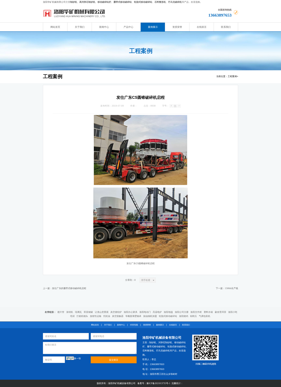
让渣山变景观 (101, 312)
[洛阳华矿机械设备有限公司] (107, 13)
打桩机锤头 (82, 316)
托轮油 (106, 316)
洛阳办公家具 (130, 312)
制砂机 (152, 342)
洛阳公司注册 (181, 312)
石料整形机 (148, 350)
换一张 (77, 358)
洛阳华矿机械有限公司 (54, 2)
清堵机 (69, 312)
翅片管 (60, 312)
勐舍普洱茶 (220, 312)
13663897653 (220, 15)
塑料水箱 (208, 312)
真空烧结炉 (116, 312)
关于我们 (108, 325)
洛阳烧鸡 (183, 316)
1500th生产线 (231, 288)
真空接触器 (117, 316)
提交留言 (113, 360)
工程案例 (232, 76)
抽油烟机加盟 (150, 316)
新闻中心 (121, 325)
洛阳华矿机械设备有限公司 (161, 337)
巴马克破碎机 (163, 350)
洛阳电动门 (145, 312)
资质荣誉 (147, 325)
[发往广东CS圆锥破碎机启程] (140, 117)
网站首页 (95, 325)
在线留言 (173, 325)
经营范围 (134, 325)
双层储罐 (88, 312)
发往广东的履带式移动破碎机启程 (69, 288)
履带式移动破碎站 (156, 346)
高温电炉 (157, 312)
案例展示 (160, 325)
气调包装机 (204, 316)
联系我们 (186, 325)
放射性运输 (95, 316)
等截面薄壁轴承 (133, 316)
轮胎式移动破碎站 (168, 316)
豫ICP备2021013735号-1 (158, 383)
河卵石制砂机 (165, 342)
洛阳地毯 (168, 312)
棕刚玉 (193, 316)
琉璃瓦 (78, 312)
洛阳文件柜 (196, 312)
